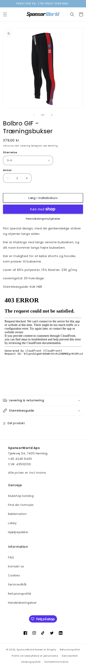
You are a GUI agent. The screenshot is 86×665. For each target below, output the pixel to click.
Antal (7, 170)
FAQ (11, 557)
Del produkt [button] (16, 423)
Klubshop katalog (21, 496)
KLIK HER (36, 287)
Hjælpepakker (18, 532)
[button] (5, 14)
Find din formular (21, 505)
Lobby (12, 523)
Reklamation (17, 514)
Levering (25, 145)
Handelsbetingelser (22, 603)
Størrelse (10, 152)
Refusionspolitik (19, 594)
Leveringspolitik (31, 661)
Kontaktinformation (57, 661)
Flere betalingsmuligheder (43, 218)
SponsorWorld (25, 649)
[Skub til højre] (51, 115)
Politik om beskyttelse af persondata (35, 655)
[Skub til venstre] (34, 115)
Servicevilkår (17, 584)
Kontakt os (16, 566)
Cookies (14, 575)
